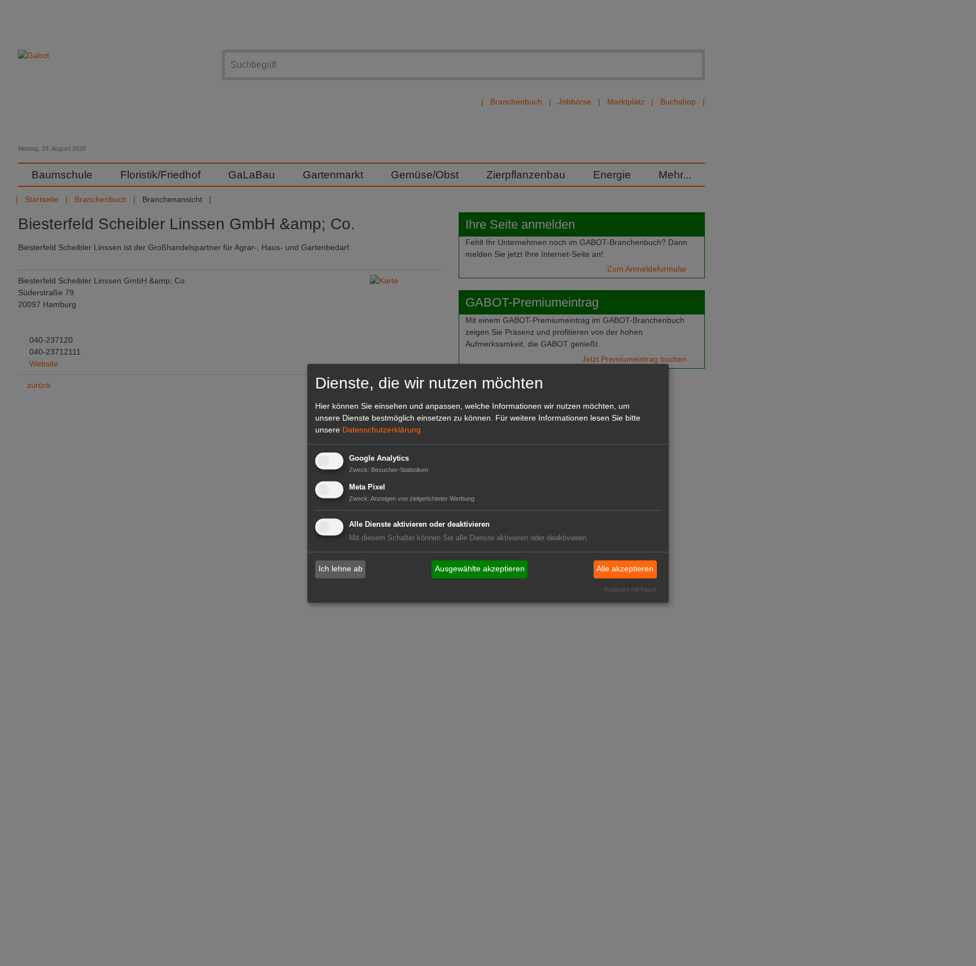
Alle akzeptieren (624, 569)
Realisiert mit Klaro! (630, 589)
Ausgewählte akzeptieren (480, 569)
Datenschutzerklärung (381, 430)
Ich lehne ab (341, 569)
